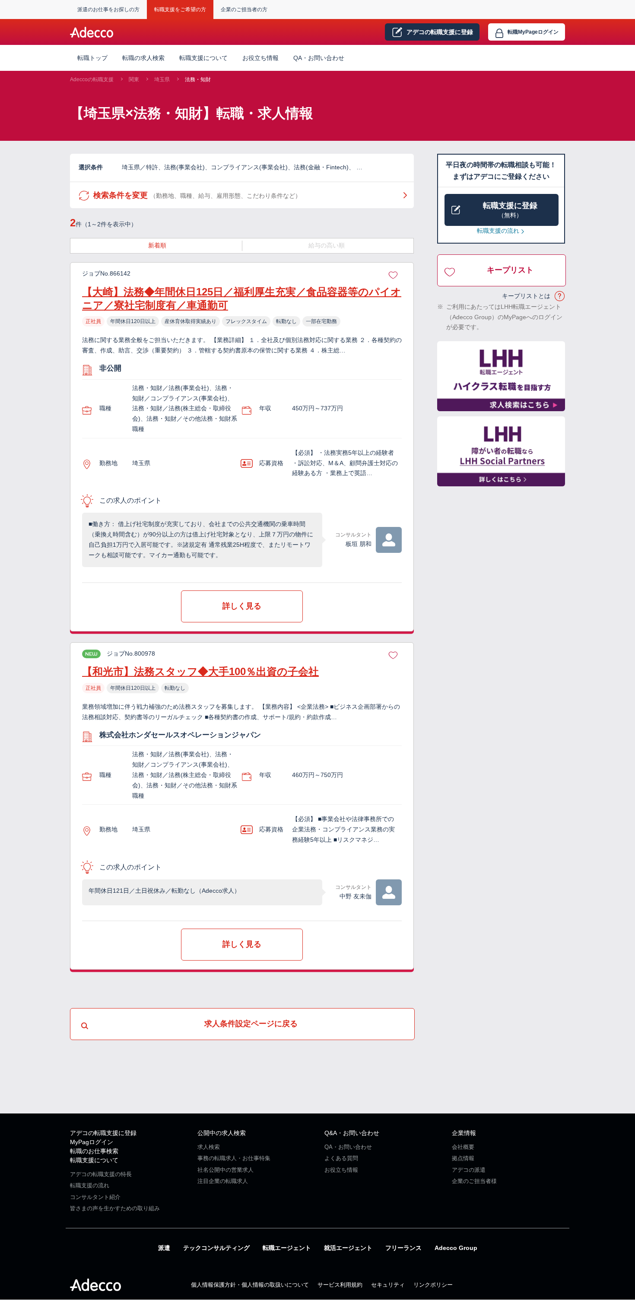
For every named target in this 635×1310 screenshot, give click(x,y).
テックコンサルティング (216, 1247)
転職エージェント (287, 1247)
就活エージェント (348, 1247)
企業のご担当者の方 (244, 9)
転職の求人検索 (143, 57)
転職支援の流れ (498, 230)
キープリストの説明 (560, 296)
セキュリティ (388, 1284)
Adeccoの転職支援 (92, 79)
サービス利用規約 (340, 1284)
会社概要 (463, 1147)
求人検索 (208, 1147)
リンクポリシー (433, 1284)
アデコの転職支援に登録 (103, 1132)
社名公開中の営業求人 (225, 1170)
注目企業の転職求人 (222, 1181)
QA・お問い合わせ (318, 57)
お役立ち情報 (260, 57)
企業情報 (464, 1132)
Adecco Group (456, 1247)
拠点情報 (463, 1158)
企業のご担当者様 (474, 1181)
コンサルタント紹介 (95, 1197)
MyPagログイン (91, 1142)
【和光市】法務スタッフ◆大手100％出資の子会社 (200, 671)
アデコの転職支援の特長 (101, 1174)
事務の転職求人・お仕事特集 (233, 1158)
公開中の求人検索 (221, 1132)
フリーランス (403, 1247)
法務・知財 (198, 79)
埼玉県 (162, 79)
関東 (134, 79)
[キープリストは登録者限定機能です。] (393, 274)
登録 (439, 32)
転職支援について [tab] (203, 57)
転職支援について (94, 1160)
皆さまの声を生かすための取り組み (115, 1208)
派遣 (164, 1247)
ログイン (533, 32)
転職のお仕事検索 (94, 1151)
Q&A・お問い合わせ (351, 1132)
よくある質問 (341, 1158)
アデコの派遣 (469, 1170)
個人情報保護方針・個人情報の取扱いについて (250, 1284)
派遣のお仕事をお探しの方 (108, 9)
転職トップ (92, 57)
